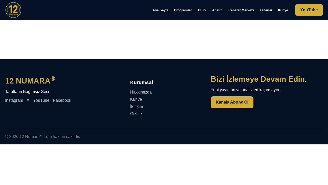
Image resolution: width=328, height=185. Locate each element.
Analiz (217, 10)
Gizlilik (136, 114)
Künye (283, 10)
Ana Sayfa (160, 10)
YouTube (309, 10)
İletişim (136, 106)
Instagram (14, 100)
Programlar (183, 10)
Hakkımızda (141, 92)
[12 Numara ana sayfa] (13, 10)
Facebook (62, 100)
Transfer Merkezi (241, 10)
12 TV (202, 10)
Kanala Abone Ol (232, 102)
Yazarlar (266, 10)
